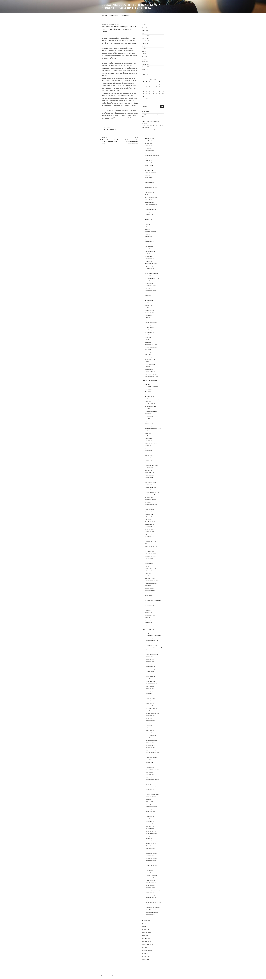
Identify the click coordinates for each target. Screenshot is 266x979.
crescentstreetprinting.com (152, 654)
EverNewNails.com (149, 275)
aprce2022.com (148, 337)
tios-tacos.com (149, 725)
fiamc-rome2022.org (149, 536)
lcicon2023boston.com (150, 371)
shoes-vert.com (148, 460)
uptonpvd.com (149, 772)
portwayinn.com (149, 801)
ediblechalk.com (148, 612)
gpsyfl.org (147, 624)
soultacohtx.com (148, 620)
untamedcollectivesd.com (152, 786)
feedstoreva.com (148, 607)
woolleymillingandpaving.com (152, 769)
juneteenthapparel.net (151, 897)
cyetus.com (147, 317)
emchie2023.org (148, 408)
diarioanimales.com (149, 453)
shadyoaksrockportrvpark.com (151, 465)
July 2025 (144, 46)
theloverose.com (150, 686)
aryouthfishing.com (150, 720)
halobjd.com (147, 189)
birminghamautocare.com (150, 553)
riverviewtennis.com (149, 597)
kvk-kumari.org (149, 904)
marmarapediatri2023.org (150, 406)
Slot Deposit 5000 (146, 938)
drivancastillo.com (150, 816)
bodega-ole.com (149, 872)
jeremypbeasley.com (149, 261)
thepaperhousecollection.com (152, 794)
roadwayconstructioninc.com (151, 580)
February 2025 (145, 59)
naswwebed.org (148, 329)
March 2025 (144, 56)
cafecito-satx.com (150, 727)
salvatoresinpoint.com (150, 280)
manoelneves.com (149, 170)
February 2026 (145, 30)
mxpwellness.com (150, 789)
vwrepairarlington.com (151, 633)
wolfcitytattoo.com (150, 747)
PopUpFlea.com (148, 226)
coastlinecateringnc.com (151, 642)
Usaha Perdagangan (113, 15)
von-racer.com (148, 502)
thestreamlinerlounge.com (152, 875)
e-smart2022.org (148, 305)
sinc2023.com (148, 391)
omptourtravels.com (150, 887)
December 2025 (145, 35)
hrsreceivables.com (149, 246)
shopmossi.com (149, 784)
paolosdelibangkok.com (150, 570)
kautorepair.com (148, 470)
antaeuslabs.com (148, 207)
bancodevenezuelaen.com (150, 153)
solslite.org (148, 799)
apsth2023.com (148, 366)
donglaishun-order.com (150, 534)
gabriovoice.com (150, 688)
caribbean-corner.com (151, 831)
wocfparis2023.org (149, 389)
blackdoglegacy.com (150, 673)
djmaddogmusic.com (151, 804)
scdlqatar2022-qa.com (150, 394)
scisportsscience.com (151, 909)
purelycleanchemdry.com (150, 209)
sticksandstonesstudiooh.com (152, 779)
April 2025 (144, 53)
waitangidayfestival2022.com (151, 374)
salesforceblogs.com (149, 180)
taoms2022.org (148, 426)
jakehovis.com (148, 548)
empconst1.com (148, 248)
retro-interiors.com (149, 298)
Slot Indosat (144, 947)
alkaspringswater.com (149, 509)
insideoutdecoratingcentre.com (152, 278)
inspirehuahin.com (149, 256)
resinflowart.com (150, 691)
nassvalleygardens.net (151, 882)
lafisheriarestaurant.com (150, 541)
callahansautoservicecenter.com (152, 492)
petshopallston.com (150, 698)
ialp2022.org (147, 418)
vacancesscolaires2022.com (151, 376)
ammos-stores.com (150, 848)
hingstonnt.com (148, 158)
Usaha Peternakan (125, 15)
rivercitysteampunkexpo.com (152, 836)
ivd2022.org (147, 430)
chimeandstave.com (150, 681)
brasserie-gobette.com (150, 590)
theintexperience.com (149, 138)
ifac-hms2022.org (149, 423)
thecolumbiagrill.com (149, 396)
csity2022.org (148, 433)
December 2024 (145, 64)
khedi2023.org (148, 401)
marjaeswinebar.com (149, 472)
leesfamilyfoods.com (149, 310)
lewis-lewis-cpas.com (149, 312)
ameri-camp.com (148, 243)
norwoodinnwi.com (150, 863)
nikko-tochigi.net (150, 828)
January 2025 (145, 61)
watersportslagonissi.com (150, 290)
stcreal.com (147, 224)
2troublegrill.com (150, 774)
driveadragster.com (150, 659)
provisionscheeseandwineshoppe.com (153, 398)
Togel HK (144, 923)
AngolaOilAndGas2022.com (151, 344)
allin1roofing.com (150, 809)
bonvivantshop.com (149, 216)
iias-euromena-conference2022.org (153, 428)
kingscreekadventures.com (151, 204)
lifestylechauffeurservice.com (151, 273)
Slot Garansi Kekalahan (147, 950)
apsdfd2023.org (148, 356)
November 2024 (145, 66)
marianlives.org (148, 145)
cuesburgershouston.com (152, 645)
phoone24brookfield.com (150, 575)
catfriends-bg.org (148, 143)
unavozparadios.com (149, 457)
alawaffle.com (149, 718)
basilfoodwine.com (150, 826)
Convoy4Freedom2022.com (151, 347)
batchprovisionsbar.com (150, 588)
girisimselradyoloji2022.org (151, 411)
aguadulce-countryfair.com (151, 546)
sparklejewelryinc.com (151, 737)
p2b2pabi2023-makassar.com (151, 386)
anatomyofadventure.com (152, 813)
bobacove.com (148, 573)
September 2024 (145, 72)
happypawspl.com (149, 489)
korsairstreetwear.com (151, 696)
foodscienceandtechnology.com (153, 907)
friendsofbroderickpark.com (151, 521)
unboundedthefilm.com (150, 140)
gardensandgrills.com (151, 823)
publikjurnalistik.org (150, 895)
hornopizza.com (149, 656)
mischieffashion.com (149, 293)
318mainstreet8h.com (150, 511)
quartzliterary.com (149, 519)
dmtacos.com (149, 651)
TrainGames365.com (149, 182)
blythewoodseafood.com (150, 568)
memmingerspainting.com (150, 258)
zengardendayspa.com (151, 735)
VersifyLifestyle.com (149, 202)
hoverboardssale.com (149, 162)
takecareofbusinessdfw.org (151, 197)
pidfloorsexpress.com (149, 150)
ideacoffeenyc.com (149, 477)
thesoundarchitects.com (151, 806)
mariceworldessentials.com (151, 539)
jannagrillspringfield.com (150, 526)
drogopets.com (148, 610)
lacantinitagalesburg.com (150, 482)
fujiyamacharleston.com (150, 529)
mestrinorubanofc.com (151, 877)
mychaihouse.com (149, 561)
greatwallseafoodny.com (151, 683)
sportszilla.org (148, 585)
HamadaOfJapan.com (149, 199)
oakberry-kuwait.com (149, 516)
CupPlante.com (148, 219)
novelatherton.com (150, 880)
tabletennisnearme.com (150, 615)
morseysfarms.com (149, 595)
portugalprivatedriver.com (150, 499)
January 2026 (145, 33)
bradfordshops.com (149, 320)
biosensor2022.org (149, 416)
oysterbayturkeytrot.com (151, 750)
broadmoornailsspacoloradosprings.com (155, 705)
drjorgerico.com (148, 236)
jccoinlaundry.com (149, 467)
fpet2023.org (148, 302)
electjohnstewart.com (151, 885)
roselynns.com (148, 175)
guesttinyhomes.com (151, 666)
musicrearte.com (148, 593)
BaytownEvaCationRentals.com (152, 185)
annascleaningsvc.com (151, 745)
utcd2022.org (148, 413)
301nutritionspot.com (151, 845)
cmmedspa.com (149, 818)
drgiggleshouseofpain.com (150, 266)
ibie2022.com (148, 339)
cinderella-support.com (150, 251)
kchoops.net (149, 838)
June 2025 (144, 48)
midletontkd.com (150, 821)
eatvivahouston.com (150, 676)
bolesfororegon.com (150, 870)
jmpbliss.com (148, 234)
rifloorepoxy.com (150, 767)
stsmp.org (147, 167)
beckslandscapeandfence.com (153, 638)
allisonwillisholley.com (151, 796)
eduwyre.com (148, 295)
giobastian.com (149, 762)
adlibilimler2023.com (149, 327)
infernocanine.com (150, 791)
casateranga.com (150, 777)
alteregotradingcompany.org (151, 334)
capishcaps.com (148, 622)
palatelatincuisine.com (151, 671)
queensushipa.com (149, 239)
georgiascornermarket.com (151, 494)
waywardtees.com (149, 148)
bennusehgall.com (149, 438)
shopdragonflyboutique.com (151, 583)
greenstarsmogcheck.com (150, 487)
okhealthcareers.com (149, 135)
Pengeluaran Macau (146, 929)
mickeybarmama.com (150, 578)
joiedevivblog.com (150, 855)
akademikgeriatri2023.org (150, 403)
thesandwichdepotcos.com (151, 263)
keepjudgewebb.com (150, 811)
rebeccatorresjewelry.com (150, 231)
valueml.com (147, 229)
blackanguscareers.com (151, 868)
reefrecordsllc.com (150, 715)
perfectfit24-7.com (149, 497)
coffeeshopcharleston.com (151, 504)
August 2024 (145, 74)
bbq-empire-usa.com (149, 605)
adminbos (116, 24)
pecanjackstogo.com (151, 732)
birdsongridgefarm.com (151, 853)
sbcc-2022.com (148, 342)
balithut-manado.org (149, 332)
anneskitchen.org (150, 710)
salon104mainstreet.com (150, 507)
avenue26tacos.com (150, 700)
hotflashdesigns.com (149, 268)
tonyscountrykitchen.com (150, 556)
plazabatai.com (148, 445)
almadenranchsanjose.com (151, 322)
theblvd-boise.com (149, 300)
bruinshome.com (150, 742)
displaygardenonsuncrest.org (151, 602)
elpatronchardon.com (149, 531)
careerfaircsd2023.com (150, 364)
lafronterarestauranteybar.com (153, 752)
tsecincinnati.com (149, 440)
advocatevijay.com (149, 325)
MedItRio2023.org (149, 369)
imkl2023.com (148, 361)
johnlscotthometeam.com (150, 285)
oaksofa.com (148, 617)
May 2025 (144, 51)
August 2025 (145, 43)
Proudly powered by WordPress (108, 975)
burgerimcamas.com (150, 914)
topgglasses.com (150, 703)
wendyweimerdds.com (150, 241)
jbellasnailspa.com (149, 558)
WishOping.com (148, 212)
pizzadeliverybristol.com (150, 484)
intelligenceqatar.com (149, 192)
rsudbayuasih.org (150, 892)
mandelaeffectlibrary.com (150, 172)
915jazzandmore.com (149, 543)
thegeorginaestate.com (150, 566)
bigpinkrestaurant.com (150, 253)
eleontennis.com (148, 315)
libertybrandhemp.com (151, 860)
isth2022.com (148, 384)
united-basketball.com (151, 723)
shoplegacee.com (149, 214)
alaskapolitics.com (149, 165)
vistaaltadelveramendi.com (152, 640)
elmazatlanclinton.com (150, 475)
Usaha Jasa (104, 15)
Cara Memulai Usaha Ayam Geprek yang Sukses (152, 129)
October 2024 (145, 69)
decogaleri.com (148, 455)
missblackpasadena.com (151, 708)
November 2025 (145, 38)
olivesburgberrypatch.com (152, 757)
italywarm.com (149, 899)
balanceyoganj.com (149, 177)
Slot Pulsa (144, 926)
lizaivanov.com (149, 664)
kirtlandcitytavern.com (151, 843)
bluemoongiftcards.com (151, 833)
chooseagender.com (149, 160)
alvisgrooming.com (149, 563)
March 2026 (144, 27)
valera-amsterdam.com (151, 858)
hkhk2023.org (148, 352)
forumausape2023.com (150, 359)
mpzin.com (147, 221)
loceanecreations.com (151, 850)
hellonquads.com (148, 450)
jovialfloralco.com (149, 283)
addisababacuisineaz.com (152, 912)
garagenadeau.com (149, 271)
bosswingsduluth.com (149, 551)
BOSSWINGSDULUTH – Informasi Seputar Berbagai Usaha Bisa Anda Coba (132, 6)
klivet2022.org (148, 421)
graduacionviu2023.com (151, 730)
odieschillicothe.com (149, 480)
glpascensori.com (150, 764)
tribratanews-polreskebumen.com (153, 890)
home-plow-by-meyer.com (152, 669)
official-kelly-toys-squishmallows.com (153, 600)
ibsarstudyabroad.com (150, 435)
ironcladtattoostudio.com (151, 740)
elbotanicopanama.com (150, 462)
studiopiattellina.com (149, 524)
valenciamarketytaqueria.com (153, 713)
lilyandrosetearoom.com (151, 755)
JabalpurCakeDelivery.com (151, 187)
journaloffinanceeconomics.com (153, 902)
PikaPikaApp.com (149, 194)
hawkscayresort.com (149, 448)
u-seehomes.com (148, 288)
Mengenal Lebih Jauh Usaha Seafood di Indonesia (153, 119)
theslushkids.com (150, 759)
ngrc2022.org (148, 307)
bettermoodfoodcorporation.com (152, 155)
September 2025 (145, 40)
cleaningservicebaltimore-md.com (153, 635)
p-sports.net (148, 693)
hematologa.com (150, 661)
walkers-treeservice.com (151, 782)
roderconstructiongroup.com (151, 443)
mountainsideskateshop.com (152, 840)
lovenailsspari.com (149, 514)
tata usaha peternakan (110, 129)
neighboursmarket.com (151, 865)
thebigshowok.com (150, 678)
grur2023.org (148, 349)
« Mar (146, 98)
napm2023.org (148, 354)
